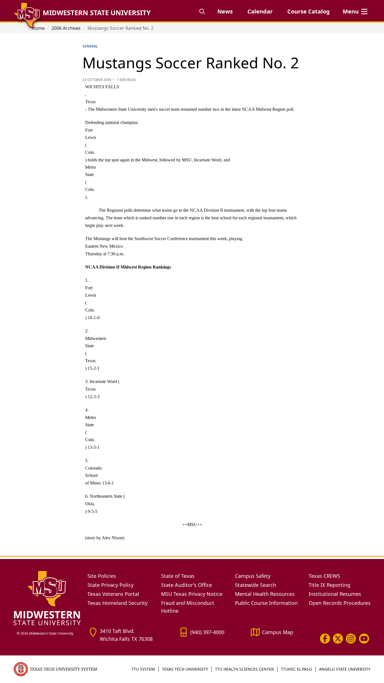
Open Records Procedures (340, 602)
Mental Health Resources (265, 593)
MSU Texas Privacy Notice (191, 593)
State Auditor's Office (186, 584)
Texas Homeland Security (117, 602)
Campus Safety (252, 575)
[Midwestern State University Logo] (47, 597)
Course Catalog (308, 11)
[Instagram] (350, 638)
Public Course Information (266, 602)
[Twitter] (337, 638)
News (225, 11)
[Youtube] (364, 638)
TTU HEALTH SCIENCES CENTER (244, 669)
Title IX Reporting (329, 584)
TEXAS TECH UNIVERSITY (185, 669)
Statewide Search (255, 584)
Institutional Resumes (335, 593)
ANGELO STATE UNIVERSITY (345, 669)
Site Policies (101, 575)
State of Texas (178, 575)
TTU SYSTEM (143, 669)
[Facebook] (325, 638)
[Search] (202, 11)
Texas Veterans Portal (113, 593)
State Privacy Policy (110, 584)
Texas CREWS (324, 575)
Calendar (260, 11)
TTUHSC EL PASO (296, 669)
